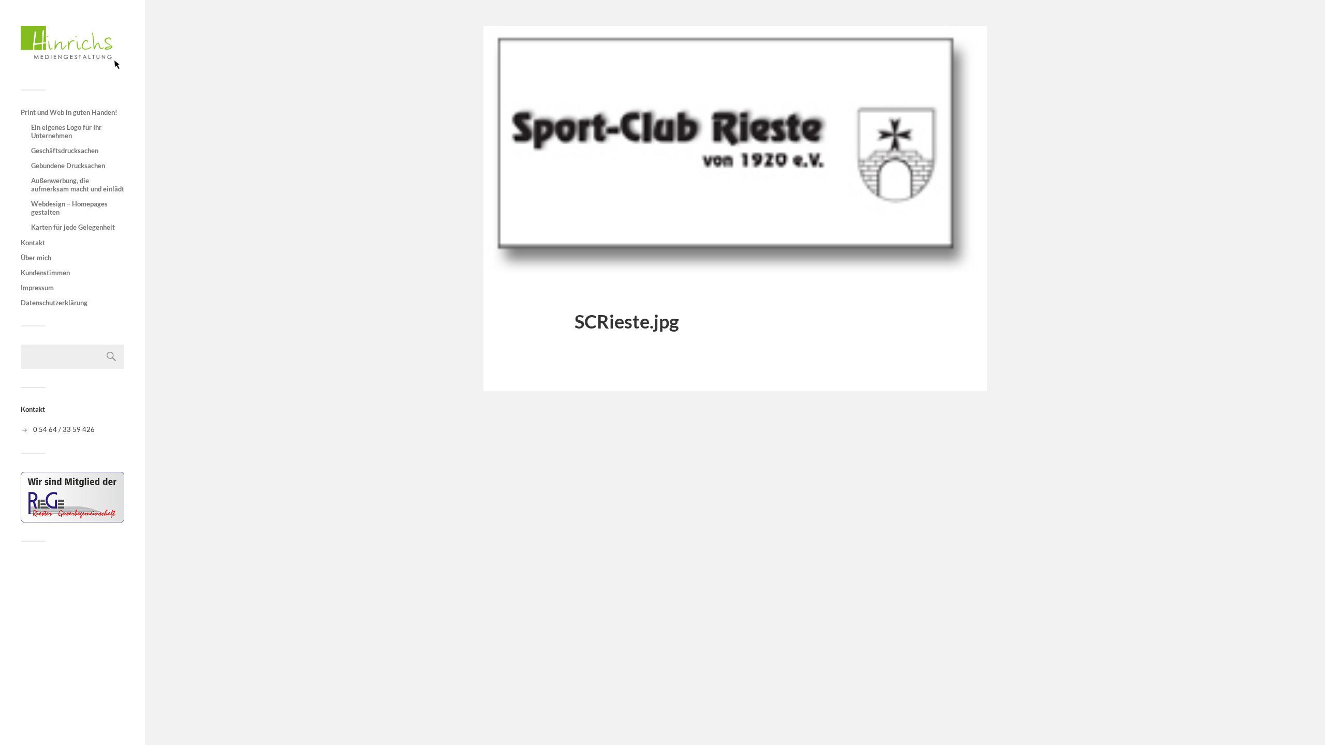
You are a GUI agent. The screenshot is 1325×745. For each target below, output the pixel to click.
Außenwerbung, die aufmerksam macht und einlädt (77, 184)
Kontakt (33, 243)
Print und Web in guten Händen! (69, 112)
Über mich (36, 258)
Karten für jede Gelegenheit (73, 227)
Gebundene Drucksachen (68, 165)
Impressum (37, 288)
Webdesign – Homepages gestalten (69, 208)
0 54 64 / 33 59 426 (64, 429)
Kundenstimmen (45, 273)
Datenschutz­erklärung (54, 303)
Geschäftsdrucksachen (64, 150)
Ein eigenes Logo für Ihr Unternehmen (66, 131)
